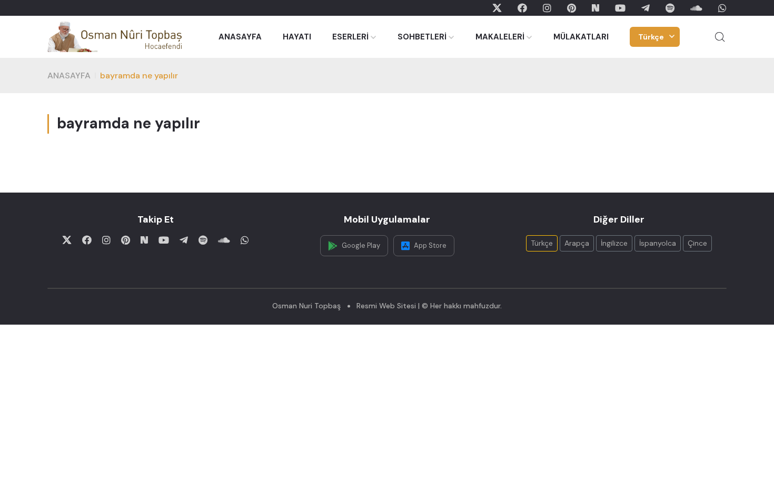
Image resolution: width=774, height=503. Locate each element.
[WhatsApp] (722, 8)
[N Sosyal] (595, 8)
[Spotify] (670, 8)
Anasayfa (69, 75)
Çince (697, 243)
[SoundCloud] (696, 8)
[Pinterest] (571, 8)
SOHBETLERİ (422, 37)
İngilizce (614, 243)
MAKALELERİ (499, 37)
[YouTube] (620, 8)
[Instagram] (547, 8)
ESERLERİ (350, 37)
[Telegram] (645, 8)
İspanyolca (657, 243)
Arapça (576, 243)
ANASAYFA (240, 37)
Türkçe (651, 37)
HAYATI (297, 37)
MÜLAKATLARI (581, 37)
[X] (497, 8)
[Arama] (720, 37)
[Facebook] (522, 8)
